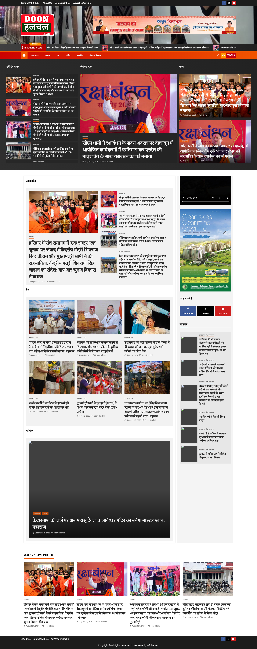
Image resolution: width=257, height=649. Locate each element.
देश (58, 55)
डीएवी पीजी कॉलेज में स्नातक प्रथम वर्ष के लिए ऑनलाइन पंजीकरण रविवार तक (212, 437)
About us (47, 3)
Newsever (138, 645)
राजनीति (80, 55)
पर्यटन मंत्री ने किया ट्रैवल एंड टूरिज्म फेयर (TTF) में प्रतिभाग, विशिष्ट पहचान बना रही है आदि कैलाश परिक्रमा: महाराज (51, 346)
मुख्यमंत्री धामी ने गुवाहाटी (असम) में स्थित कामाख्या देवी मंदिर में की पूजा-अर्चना (97, 407)
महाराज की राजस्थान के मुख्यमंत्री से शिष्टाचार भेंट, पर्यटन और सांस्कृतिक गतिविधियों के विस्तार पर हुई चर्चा (97, 346)
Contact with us (62, 3)
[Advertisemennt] (164, 24)
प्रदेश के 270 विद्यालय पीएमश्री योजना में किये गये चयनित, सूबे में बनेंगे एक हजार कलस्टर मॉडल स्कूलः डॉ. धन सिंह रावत (212, 346)
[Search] (218, 55)
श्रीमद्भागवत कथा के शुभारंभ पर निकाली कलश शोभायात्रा (89, 527)
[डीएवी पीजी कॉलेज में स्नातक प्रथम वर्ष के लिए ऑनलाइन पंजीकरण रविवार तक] (189, 435)
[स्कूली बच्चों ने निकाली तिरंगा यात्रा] (189, 417)
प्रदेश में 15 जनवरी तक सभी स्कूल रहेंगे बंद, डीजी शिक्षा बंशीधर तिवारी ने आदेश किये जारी (212, 370)
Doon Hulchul (107, 162)
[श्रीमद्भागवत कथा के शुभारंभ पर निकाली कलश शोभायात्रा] (106, 489)
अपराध (47, 55)
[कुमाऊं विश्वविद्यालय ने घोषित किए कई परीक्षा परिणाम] (189, 454)
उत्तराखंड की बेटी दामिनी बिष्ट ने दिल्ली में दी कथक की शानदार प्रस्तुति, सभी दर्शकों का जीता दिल (147, 346)
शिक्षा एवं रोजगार (95, 55)
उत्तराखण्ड (35, 55)
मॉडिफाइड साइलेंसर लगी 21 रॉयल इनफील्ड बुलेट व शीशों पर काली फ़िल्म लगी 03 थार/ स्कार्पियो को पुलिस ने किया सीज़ (53, 152)
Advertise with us (82, 3)
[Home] (24, 56)
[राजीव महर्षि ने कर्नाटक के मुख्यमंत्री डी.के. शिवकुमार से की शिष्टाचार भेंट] (52, 377)
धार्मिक (68, 55)
